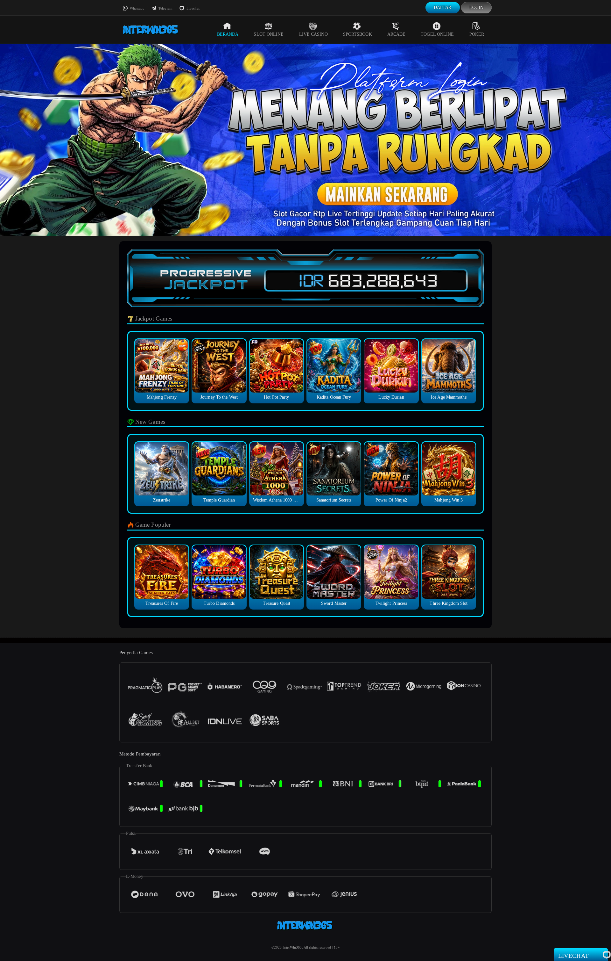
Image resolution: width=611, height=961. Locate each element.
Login (476, 7)
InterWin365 (292, 947)
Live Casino (313, 34)
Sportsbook (357, 34)
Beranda (228, 34)
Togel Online (437, 34)
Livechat (193, 8)
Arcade (396, 34)
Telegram (165, 8)
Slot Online (269, 34)
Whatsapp (136, 8)
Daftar (443, 7)
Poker (476, 34)
